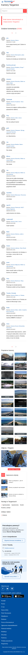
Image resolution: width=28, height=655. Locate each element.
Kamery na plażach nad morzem (17, 487)
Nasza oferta (4, 610)
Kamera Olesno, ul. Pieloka (17, 295)
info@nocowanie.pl (9, 548)
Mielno (7, 415)
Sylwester (14, 647)
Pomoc (3, 603)
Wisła (7, 359)
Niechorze (7, 443)
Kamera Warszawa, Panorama (18, 195)
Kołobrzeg (20, 424)
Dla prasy (4, 634)
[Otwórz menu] (2, 2)
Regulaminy (4, 643)
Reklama (3, 619)
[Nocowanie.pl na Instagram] (12, 588)
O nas (3, 607)
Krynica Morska (7, 406)
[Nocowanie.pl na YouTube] (7, 588)
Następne (24, 458)
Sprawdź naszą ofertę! (10, 576)
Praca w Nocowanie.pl (7, 622)
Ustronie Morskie (7, 424)
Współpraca (4, 616)
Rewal (20, 443)
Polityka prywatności (7, 641)
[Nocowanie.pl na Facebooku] (2, 588)
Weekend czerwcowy (21, 647)
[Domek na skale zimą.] (14, 458)
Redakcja (4, 631)
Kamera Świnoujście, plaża (17, 54)
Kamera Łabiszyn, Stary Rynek (18, 248)
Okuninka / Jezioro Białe (20, 387)
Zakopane (7, 369)
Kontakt (3, 600)
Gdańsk (21, 396)
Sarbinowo (20, 415)
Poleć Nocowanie (6, 613)
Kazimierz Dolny (21, 369)
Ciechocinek (7, 387)
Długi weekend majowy (7, 647)
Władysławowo (20, 434)
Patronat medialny (6, 628)
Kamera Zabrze (15, 40)
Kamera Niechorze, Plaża (17, 280)
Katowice (21, 359)
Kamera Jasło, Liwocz (16, 117)
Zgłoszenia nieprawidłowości (9, 625)
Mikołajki (7, 396)
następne (16, 33)
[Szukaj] (25, 11)
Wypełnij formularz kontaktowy (12, 540)
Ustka (7, 434)
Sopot (20, 406)
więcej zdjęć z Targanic (14, 469)
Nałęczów (7, 378)
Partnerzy (4, 637)
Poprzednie (3, 458)
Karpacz (21, 378)
